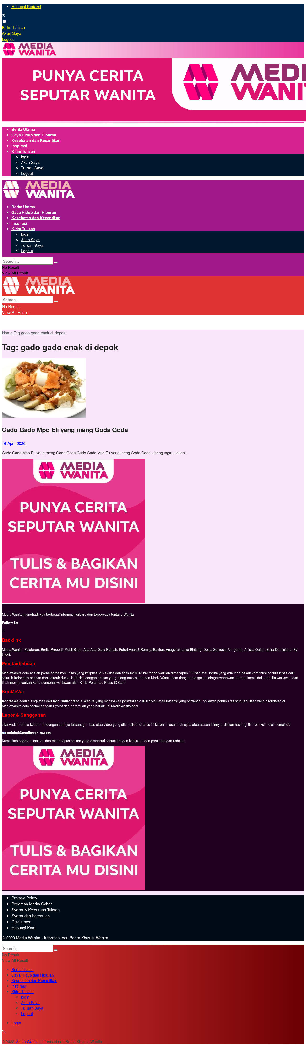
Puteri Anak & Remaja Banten (141, 649)
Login (16, 1023)
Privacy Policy (24, 898)
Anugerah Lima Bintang (184, 649)
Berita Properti (52, 649)
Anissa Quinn (254, 649)
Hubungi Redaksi (26, 6)
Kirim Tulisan (13, 27)
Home (7, 333)
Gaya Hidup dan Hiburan (33, 135)
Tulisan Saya (32, 168)
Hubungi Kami (23, 927)
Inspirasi (19, 146)
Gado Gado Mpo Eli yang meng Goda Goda (65, 429)
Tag (17, 333)
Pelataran (31, 649)
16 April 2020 (13, 443)
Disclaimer (21, 922)
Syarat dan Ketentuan (30, 916)
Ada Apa (89, 649)
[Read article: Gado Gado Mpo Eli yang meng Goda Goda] (153, 388)
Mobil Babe (73, 649)
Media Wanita (12, 649)
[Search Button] (56, 262)
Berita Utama (23, 129)
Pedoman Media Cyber (31, 904)
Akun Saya (11, 33)
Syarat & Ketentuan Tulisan (35, 910)
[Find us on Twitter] (4, 16)
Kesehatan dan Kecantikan (35, 140)
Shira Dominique (278, 649)
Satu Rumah (107, 649)
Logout (8, 39)
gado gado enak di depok (43, 333)
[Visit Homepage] (29, 55)
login (25, 157)
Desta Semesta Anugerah (222, 649)
